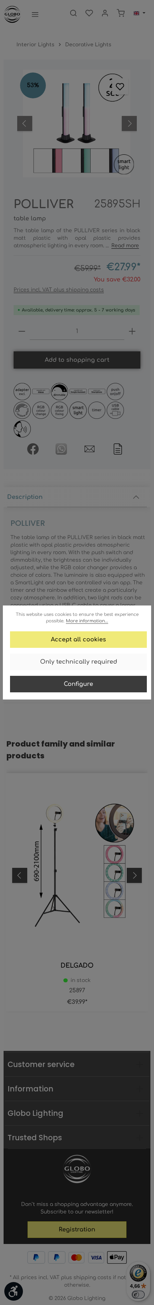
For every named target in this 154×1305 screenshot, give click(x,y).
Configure (78, 684)
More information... (87, 620)
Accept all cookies (78, 639)
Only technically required (78, 662)
